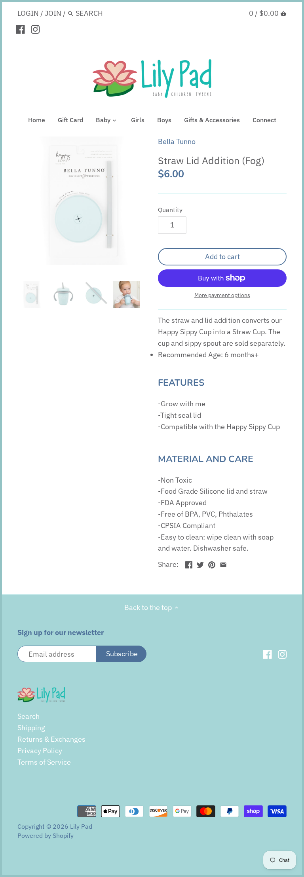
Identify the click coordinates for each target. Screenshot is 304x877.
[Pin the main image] (211, 563)
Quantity (170, 209)
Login (28, 13)
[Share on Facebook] (188, 563)
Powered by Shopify (45, 835)
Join (53, 13)
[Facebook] (20, 28)
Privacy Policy (39, 750)
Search (28, 716)
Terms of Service (44, 762)
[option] (31, 294)
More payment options (222, 295)
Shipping (31, 727)
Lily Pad (81, 826)
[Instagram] (35, 28)
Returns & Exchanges (51, 739)
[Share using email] (223, 563)
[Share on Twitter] (200, 563)
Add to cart (222, 256)
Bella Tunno (177, 141)
